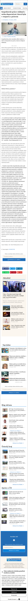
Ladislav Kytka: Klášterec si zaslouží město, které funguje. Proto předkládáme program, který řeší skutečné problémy (17, 426)
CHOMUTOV (12, 249)
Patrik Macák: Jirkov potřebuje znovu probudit (16, 421)
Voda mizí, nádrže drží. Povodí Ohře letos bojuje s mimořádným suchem (17, 306)
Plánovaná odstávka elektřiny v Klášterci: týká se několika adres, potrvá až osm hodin (17, 357)
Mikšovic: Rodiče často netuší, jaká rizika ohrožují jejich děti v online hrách (17, 415)
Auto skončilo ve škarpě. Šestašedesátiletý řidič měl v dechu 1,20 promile (17, 313)
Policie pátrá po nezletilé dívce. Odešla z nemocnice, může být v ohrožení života (17, 364)
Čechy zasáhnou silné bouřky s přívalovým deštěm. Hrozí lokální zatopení (18, 521)
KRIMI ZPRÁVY (7, 8)
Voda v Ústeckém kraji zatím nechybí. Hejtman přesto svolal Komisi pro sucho (18, 326)
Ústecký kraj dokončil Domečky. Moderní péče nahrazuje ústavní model (17, 451)
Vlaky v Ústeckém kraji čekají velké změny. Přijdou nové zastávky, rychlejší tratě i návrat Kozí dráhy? (13, 295)
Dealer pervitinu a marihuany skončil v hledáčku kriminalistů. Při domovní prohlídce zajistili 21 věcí (17, 372)
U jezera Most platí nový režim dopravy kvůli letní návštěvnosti (17, 468)
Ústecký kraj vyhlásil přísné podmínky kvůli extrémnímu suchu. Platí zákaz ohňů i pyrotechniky (17, 480)
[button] (1, 8)
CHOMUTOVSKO (17, 8)
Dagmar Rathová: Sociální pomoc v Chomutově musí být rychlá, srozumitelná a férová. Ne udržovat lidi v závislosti (17, 438)
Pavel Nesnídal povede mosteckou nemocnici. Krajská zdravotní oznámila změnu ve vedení (17, 456)
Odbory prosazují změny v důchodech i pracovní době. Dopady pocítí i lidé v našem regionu (16, 509)
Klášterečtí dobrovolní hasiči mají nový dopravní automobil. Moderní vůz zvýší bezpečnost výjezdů (17, 379)
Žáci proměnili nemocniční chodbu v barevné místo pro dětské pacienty (17, 474)
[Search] (25, 4)
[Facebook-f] (14, 540)
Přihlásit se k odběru (14, 392)
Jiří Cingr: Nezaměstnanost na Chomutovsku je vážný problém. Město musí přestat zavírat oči (17, 409)
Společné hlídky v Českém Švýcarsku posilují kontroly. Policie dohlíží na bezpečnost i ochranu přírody (17, 462)
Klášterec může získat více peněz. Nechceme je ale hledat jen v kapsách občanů (18, 319)
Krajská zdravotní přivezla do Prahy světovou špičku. (16, 492)
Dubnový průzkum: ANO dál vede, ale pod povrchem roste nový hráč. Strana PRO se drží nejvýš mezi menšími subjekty (17, 503)
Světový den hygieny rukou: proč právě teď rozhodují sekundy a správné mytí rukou (17, 498)
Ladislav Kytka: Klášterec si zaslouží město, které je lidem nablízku (17, 433)
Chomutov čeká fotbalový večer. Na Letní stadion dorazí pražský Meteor (18, 349)
